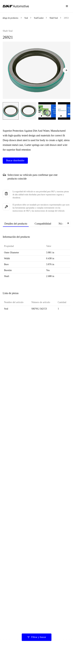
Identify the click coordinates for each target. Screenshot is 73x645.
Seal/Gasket (38, 18)
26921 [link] (66, 18)
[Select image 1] (11, 111)
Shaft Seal (54, 18)
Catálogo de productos (9, 18)
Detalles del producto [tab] (15, 223)
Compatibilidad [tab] (43, 223)
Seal (26, 18)
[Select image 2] (28, 111)
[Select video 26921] (47, 111)
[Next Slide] (65, 70)
